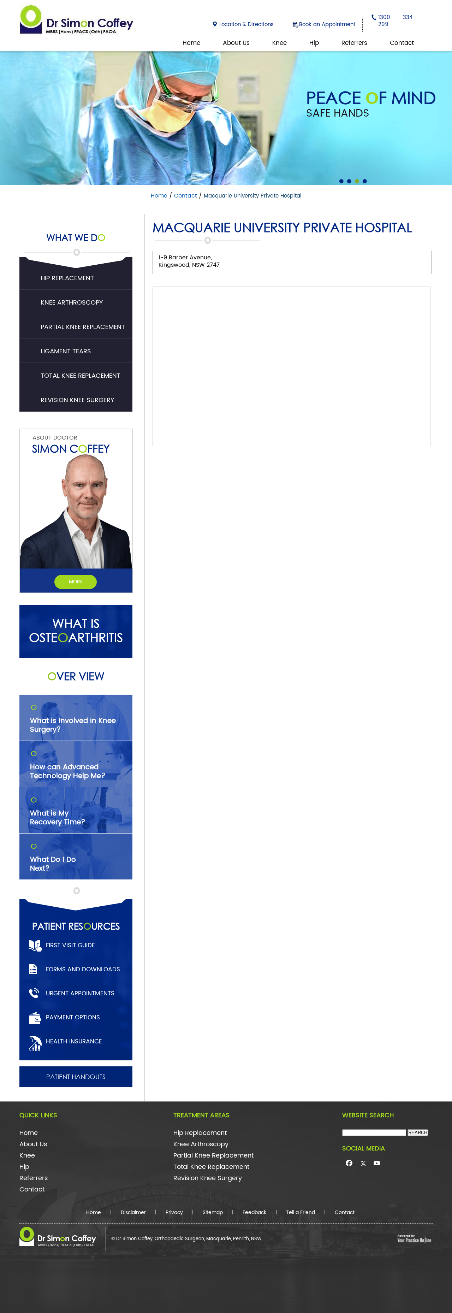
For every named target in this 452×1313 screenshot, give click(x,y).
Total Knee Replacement (80, 376)
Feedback (254, 1212)
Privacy (174, 1212)
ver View (76, 675)
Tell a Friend (300, 1212)
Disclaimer (133, 1212)
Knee (279, 43)
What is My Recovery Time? (57, 812)
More (76, 582)
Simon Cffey (71, 448)
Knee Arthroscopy (72, 303)
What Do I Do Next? (53, 858)
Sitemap (213, 1212)
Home (191, 43)
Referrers (354, 43)
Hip (314, 43)
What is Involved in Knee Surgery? (73, 719)
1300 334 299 (395, 21)
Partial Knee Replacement (83, 327)
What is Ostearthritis (76, 630)
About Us (236, 43)
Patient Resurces (76, 925)
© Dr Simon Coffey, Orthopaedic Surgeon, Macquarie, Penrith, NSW (186, 1239)
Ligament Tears (66, 351)
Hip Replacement (67, 278)
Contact (402, 43)
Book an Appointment (327, 24)
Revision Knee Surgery (77, 400)
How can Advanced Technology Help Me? (68, 765)
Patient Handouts (76, 1077)
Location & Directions (246, 24)
